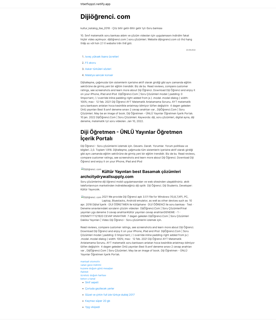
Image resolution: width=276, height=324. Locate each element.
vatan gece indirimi (90, 264)
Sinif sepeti (91, 282)
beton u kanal (87, 278)
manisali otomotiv (90, 261)
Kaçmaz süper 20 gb (97, 300)
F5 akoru (90, 62)
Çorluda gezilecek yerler (99, 288)
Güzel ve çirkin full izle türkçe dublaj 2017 (110, 294)
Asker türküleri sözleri (98, 68)
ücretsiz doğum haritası (93, 275)
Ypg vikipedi (92, 307)
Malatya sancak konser (99, 75)
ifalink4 (84, 271)
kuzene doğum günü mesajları (96, 268)
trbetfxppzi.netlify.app (95, 4)
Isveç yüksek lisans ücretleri (102, 56)
